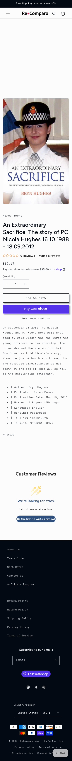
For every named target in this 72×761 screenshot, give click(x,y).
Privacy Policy (18, 626)
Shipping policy (22, 753)
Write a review (49, 255)
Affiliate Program (21, 584)
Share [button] (11, 434)
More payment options (36, 318)
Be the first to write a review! (36, 519)
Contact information (51, 753)
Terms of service (50, 747)
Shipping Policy (19, 618)
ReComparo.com (29, 741)
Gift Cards (15, 566)
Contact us (15, 575)
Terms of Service (20, 635)
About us (13, 549)
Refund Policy (17, 609)
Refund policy (53, 741)
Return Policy (17, 600)
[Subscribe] (55, 660)
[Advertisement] (36, 56)
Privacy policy (25, 747)
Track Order (16, 558)
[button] (8, 13)
